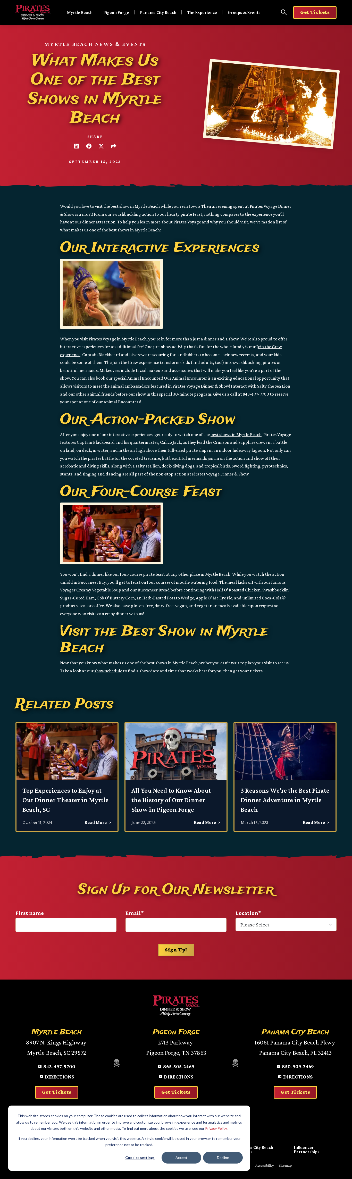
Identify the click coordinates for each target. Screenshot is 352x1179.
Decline (223, 1157)
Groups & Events (244, 12)
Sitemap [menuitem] (285, 1165)
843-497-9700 (59, 1066)
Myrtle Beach (80, 12)
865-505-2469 (178, 1066)
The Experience (202, 12)
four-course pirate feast (142, 574)
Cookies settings (140, 1157)
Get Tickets (315, 12)
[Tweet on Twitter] (101, 146)
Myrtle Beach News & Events (95, 44)
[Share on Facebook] (89, 146)
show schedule (108, 670)
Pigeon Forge (116, 12)
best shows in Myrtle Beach (236, 434)
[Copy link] (113, 146)
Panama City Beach (158, 12)
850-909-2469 (298, 1066)
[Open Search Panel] (284, 12)
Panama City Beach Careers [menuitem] (255, 1149)
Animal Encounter (189, 378)
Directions (59, 1077)
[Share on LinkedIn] (76, 146)
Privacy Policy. (216, 1128)
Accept (181, 1157)
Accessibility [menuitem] (264, 1165)
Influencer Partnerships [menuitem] (307, 1149)
